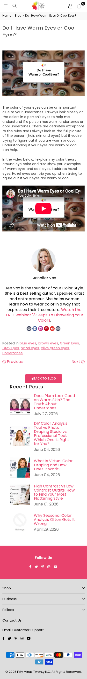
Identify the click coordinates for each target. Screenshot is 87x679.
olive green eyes (55, 348)
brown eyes (48, 343)
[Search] (14, 6)
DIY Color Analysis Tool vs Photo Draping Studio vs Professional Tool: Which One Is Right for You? (51, 433)
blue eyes (28, 343)
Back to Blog (44, 378)
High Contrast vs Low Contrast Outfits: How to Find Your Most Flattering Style (54, 492)
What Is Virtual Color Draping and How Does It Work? (53, 465)
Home (6, 16)
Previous (14, 361)
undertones (12, 353)
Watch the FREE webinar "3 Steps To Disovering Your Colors (44, 315)
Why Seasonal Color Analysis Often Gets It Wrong (54, 519)
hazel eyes (30, 348)
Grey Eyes (10, 348)
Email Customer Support (23, 630)
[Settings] (70, 6)
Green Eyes (69, 343)
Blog (18, 16)
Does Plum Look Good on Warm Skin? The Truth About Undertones (54, 402)
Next (76, 361)
